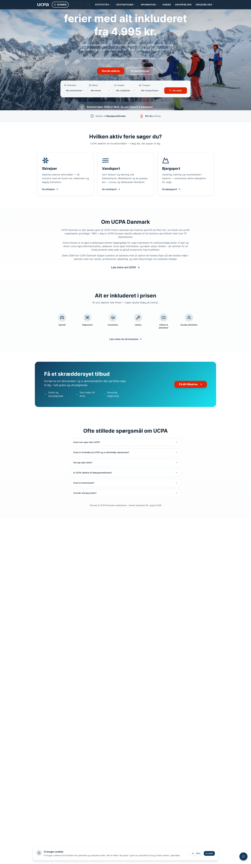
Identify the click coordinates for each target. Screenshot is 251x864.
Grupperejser (183, 4)
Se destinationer (140, 70)
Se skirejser (48, 189)
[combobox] (75, 90)
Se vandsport (109, 189)
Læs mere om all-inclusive (123, 339)
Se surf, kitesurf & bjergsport (137, 106)
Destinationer (124, 4)
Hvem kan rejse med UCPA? (86, 442)
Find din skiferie (111, 70)
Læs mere (175, 855)
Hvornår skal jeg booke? (84, 493)
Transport (146, 85)
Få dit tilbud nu (188, 384)
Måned (95, 85)
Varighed (120, 85)
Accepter (209, 853)
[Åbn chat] (243, 856)
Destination (71, 85)
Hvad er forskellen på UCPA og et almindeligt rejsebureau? (101, 452)
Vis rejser (177, 90)
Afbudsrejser (204, 4)
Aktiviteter (102, 4)
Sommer (62, 4)
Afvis (198, 853)
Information (148, 4)
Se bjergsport (169, 189)
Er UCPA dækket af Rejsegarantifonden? (92, 472)
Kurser (167, 4)
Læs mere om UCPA (123, 267)
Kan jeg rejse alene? (82, 462)
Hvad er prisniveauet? (83, 483)
